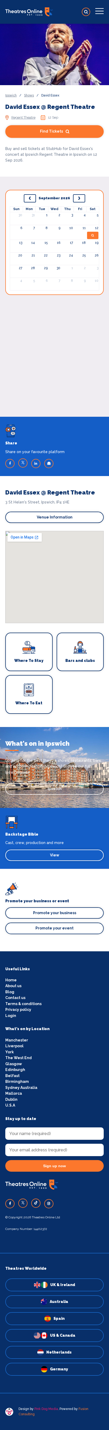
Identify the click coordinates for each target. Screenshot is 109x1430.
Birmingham (17, 1081)
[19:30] (93, 235)
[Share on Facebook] (10, 463)
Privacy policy (18, 1009)
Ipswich (11, 95)
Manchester (16, 1040)
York (9, 1052)
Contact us (15, 998)
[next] (79, 198)
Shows (29, 95)
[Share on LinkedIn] (35, 463)
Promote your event (54, 928)
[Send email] (48, 463)
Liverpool (14, 1046)
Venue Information (54, 517)
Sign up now (54, 1166)
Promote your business (54, 913)
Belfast (12, 1076)
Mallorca (13, 1093)
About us (13, 986)
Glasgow (13, 1064)
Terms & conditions (23, 1004)
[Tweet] (23, 463)
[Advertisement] (54, 349)
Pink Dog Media (46, 1409)
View (54, 855)
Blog (9, 992)
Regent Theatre (23, 117)
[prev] (30, 198)
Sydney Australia (21, 1087)
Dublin (11, 1099)
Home (11, 980)
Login (10, 1016)
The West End (18, 1058)
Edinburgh (15, 1070)
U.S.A (10, 1105)
